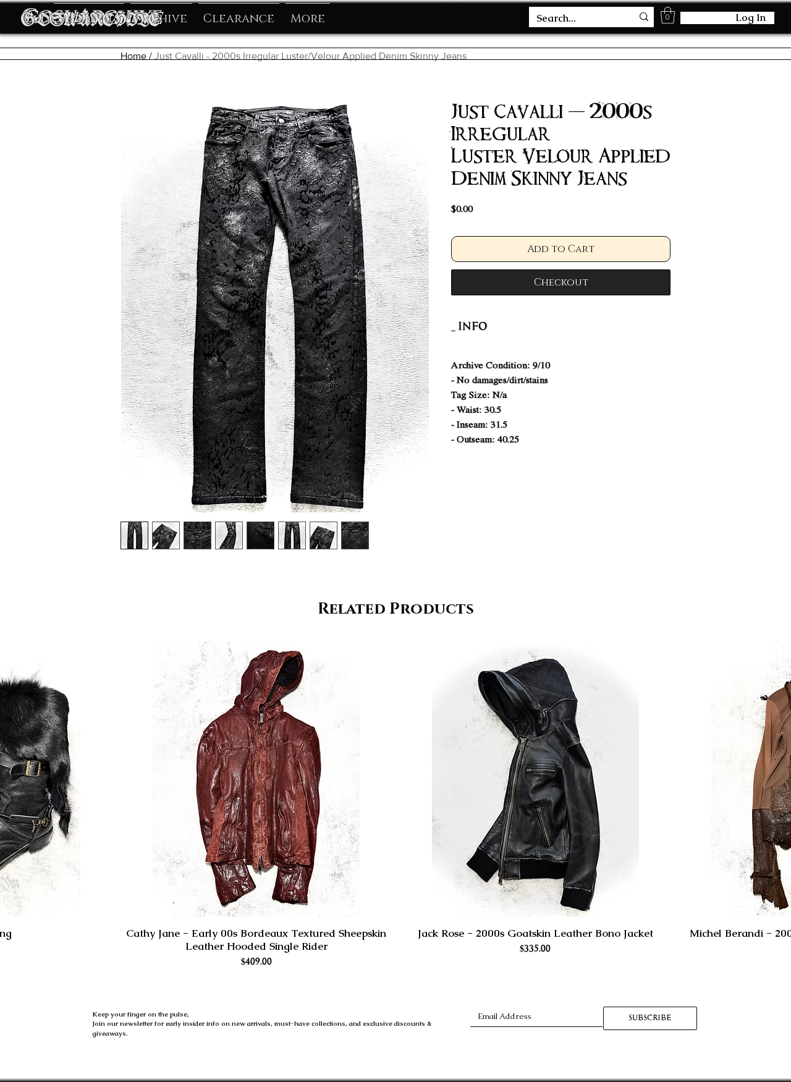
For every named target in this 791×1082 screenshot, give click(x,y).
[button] (668, 15)
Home (133, 56)
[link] (472, 326)
